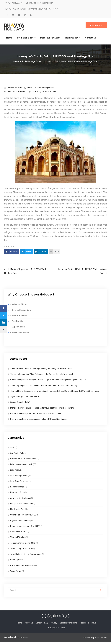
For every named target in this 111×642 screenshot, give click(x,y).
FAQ (46, 623)
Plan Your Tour (96, 25)
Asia (12, 447)
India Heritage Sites (45, 88)
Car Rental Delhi (17, 453)
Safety (39, 623)
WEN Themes (101, 637)
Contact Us (90, 37)
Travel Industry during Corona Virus (26, 554)
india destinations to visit (21, 464)
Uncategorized (16, 559)
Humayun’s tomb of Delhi (45, 91)
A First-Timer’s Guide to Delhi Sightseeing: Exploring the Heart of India (41, 368)
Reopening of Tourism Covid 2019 (25, 526)
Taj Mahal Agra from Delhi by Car (24, 396)
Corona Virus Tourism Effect (23, 459)
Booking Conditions (68, 623)
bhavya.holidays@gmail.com (41, 3)
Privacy (54, 623)
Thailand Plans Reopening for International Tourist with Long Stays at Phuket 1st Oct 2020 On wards (54, 391)
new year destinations (20, 498)
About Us (29, 623)
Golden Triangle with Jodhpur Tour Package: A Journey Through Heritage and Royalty (48, 379)
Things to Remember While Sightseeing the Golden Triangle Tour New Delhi (43, 374)
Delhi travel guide (26, 91)
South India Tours (18, 531)
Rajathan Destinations (20, 520)
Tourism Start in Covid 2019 (22, 543)
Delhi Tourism (13, 91)
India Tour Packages (50, 37)
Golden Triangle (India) (20, 402)
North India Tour (17, 509)
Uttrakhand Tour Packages (22, 565)
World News (15, 571)
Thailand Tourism (18, 537)
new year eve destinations (21, 503)
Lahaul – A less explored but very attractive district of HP (35, 413)
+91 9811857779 (15, 3)
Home (9, 37)
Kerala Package (17, 487)
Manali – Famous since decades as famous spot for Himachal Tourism (42, 408)
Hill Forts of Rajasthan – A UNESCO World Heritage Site (25, 271)
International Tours (26, 37)
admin (29, 88)
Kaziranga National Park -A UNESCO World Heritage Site (82, 271)
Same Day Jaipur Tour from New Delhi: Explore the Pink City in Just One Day (43, 385)
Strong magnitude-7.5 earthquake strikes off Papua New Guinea (38, 419)
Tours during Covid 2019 (21, 548)
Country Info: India (56, 627)
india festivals (16, 470)
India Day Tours (73, 37)
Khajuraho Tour (17, 492)
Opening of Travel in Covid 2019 (24, 515)
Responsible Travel (88, 623)
